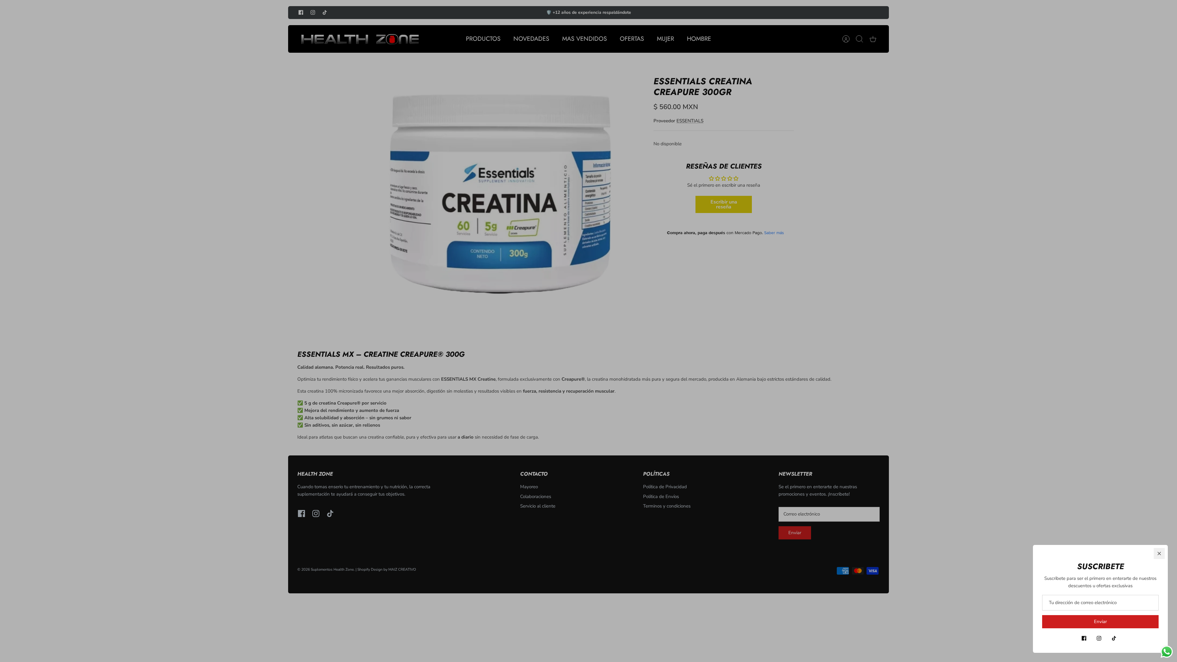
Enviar (1100, 621)
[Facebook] (1084, 638)
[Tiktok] (1114, 638)
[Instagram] (1099, 638)
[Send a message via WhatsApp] (1167, 652)
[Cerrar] (1159, 553)
